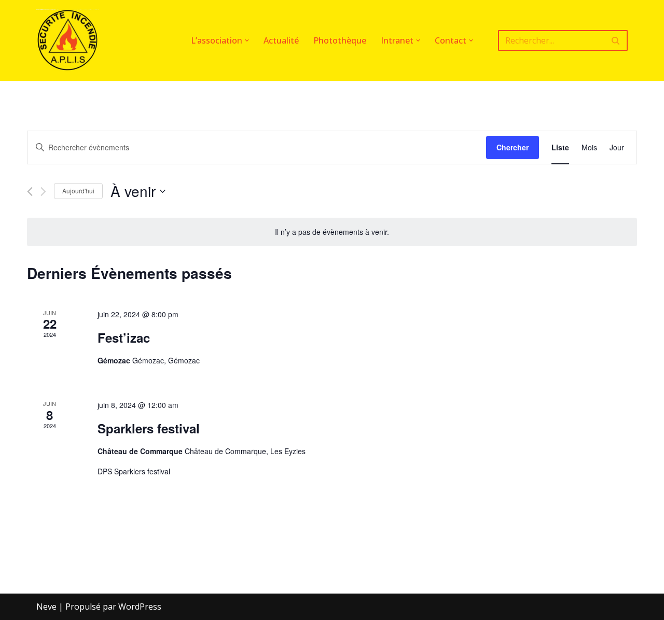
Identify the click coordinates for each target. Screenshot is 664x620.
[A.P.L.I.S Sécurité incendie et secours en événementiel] (67, 40)
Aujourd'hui (78, 190)
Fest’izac (124, 337)
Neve (46, 606)
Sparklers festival (149, 428)
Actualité (281, 40)
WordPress (139, 606)
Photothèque (339, 40)
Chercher (512, 147)
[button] (247, 40)
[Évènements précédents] (30, 191)
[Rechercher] (616, 40)
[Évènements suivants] (43, 191)
